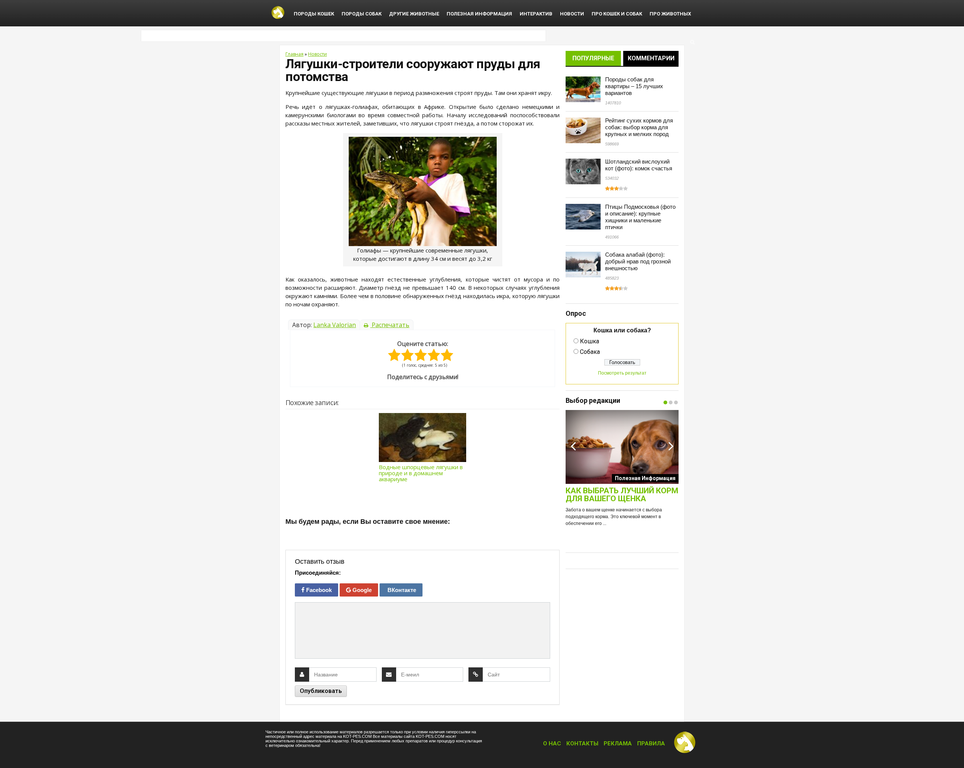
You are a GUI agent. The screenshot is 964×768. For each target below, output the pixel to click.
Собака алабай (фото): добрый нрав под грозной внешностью (638, 261)
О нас (552, 743)
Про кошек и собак (617, 14)
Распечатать (389, 325)
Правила (651, 743)
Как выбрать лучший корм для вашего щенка (622, 495)
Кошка (589, 341)
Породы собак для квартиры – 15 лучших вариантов (634, 86)
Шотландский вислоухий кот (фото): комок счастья (638, 164)
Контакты (582, 743)
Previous (573, 445)
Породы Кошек (314, 14)
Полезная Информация (479, 14)
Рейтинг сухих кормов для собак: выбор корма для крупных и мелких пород (639, 127)
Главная (294, 54)
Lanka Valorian (334, 325)
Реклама (618, 743)
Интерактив (536, 14)
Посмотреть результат (622, 373)
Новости (572, 14)
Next (671, 445)
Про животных (670, 14)
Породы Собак (361, 14)
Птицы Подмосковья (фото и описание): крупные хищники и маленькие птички (640, 216)
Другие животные (414, 14)
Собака (590, 351)
